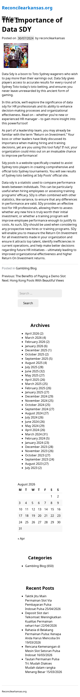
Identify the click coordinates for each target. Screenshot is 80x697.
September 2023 (36, 459)
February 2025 (35, 388)
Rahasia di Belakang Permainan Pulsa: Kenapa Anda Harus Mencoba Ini (43, 634)
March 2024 (33, 434)
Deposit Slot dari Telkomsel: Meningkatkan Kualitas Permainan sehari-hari (43, 619)
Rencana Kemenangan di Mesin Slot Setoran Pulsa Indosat (42, 650)
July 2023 (31, 468)
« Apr (21, 538)
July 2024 (31, 417)
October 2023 (34, 455)
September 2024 (36, 409)
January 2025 (34, 392)
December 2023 (36, 447)
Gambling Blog (26, 268)
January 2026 (34, 346)
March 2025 (33, 384)
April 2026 (32, 333)
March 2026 (33, 338)
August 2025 (34, 363)
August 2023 (34, 464)
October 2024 (34, 405)
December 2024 (36, 396)
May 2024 (32, 426)
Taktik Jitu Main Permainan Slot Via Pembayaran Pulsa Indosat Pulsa (38, 602)
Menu (13, 18)
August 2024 (34, 413)
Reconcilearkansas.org (27, 8)
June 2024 (32, 422)
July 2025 (31, 367)
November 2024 (36, 401)
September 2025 (36, 359)
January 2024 (34, 443)
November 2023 (36, 451)
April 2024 (32, 430)
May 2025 (32, 375)
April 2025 (32, 380)
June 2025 (32, 371)
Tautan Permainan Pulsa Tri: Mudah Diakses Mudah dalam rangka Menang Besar (42, 665)
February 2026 (35, 342)
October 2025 (34, 354)
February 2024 (35, 438)
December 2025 (36, 350)
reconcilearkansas (52, 38)
